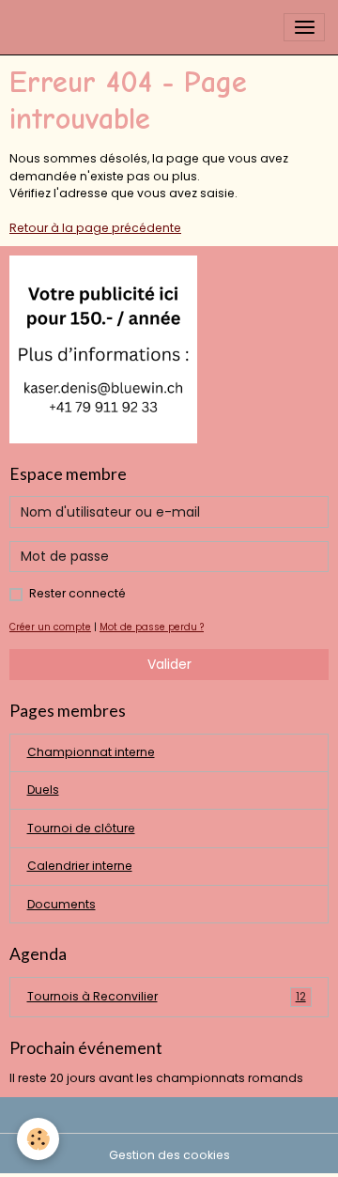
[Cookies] (38, 1139)
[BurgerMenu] (304, 27)
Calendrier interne (79, 866)
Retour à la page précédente (95, 228)
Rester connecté (77, 593)
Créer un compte (50, 627)
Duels (43, 790)
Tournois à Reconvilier (166, 996)
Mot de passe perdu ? (152, 627)
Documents (61, 904)
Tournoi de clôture (81, 828)
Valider (169, 664)
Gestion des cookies (169, 1155)
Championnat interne (91, 752)
